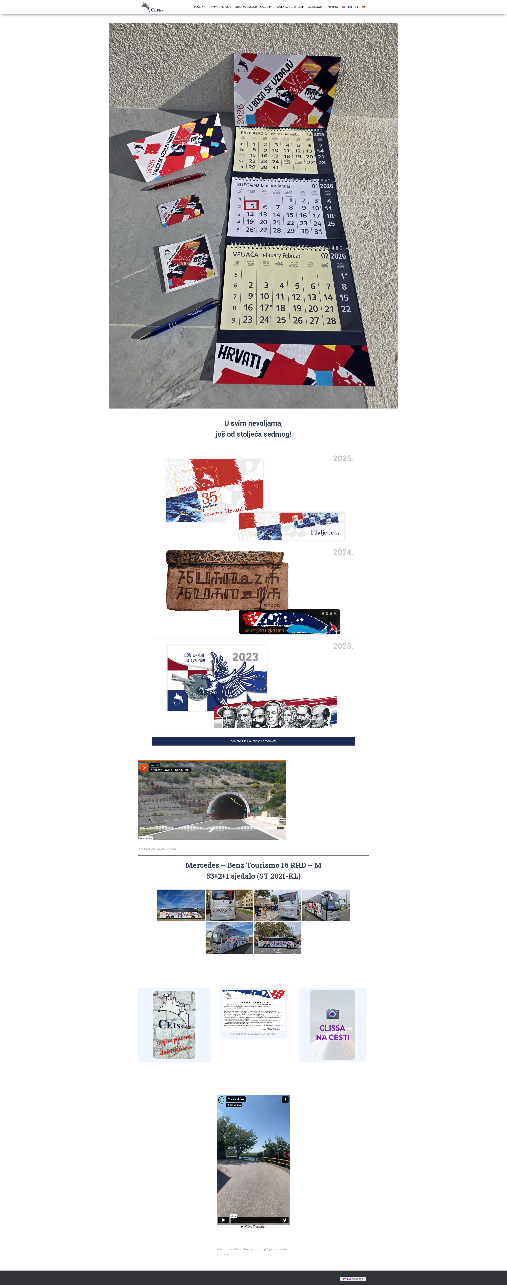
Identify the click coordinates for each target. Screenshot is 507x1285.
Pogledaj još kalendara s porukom (253, 741)
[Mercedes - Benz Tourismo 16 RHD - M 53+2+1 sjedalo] (181, 905)
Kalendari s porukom (290, 7)
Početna (199, 7)
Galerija (265, 7)
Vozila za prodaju (245, 7)
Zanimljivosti (316, 7)
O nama (213, 7)
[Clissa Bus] (154, 7)
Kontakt (333, 7)
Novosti (226, 7)
